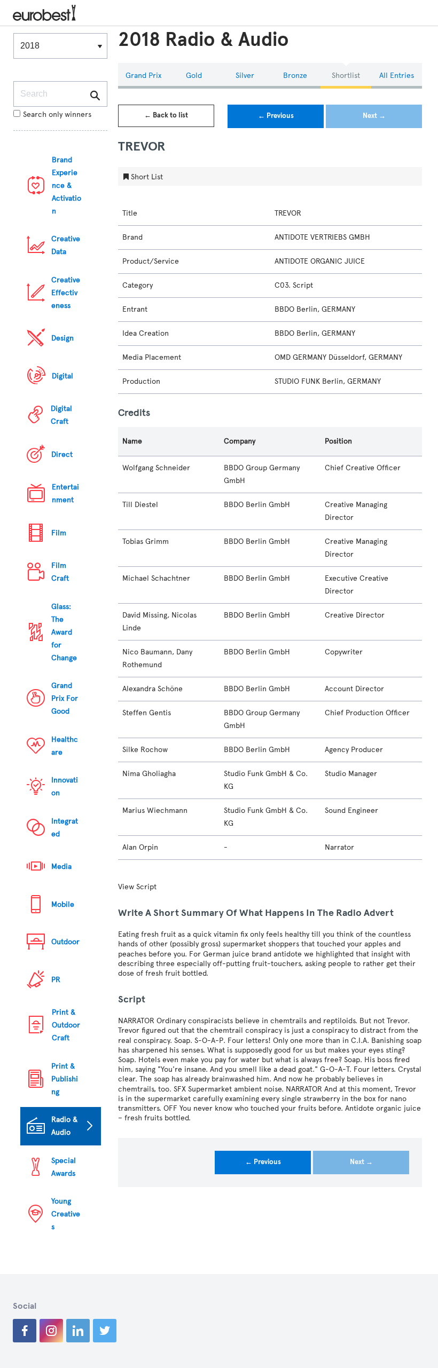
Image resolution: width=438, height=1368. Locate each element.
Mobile (62, 904)
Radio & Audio (64, 1126)
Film (58, 532)
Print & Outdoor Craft (66, 1025)
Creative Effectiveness (65, 292)
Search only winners (57, 114)
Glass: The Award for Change (64, 632)
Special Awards (63, 1167)
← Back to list (166, 115)
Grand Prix (143, 75)
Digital (62, 376)
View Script (137, 886)
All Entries (396, 75)
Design (62, 338)
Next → (374, 116)
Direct (62, 454)
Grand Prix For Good (64, 698)
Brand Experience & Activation (66, 185)
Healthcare (64, 746)
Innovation (64, 786)
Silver (245, 75)
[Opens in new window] (24, 1330)
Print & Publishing (64, 1079)
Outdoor (65, 941)
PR (55, 979)
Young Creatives (65, 1214)
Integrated (64, 828)
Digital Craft (61, 415)
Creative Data (65, 245)
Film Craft (60, 572)
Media (61, 866)
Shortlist (346, 75)
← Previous (276, 116)
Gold (194, 75)
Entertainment (65, 493)
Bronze (295, 75)
